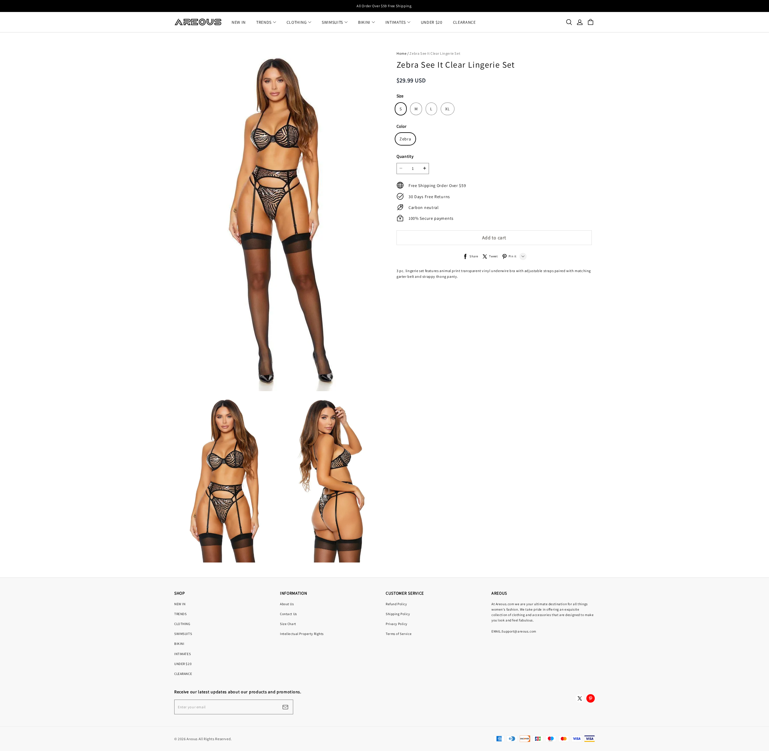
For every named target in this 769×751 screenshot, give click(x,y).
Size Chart (288, 623)
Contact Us (288, 614)
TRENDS (264, 22)
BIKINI (364, 22)
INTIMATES (395, 22)
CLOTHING (297, 22)
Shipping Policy (398, 614)
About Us (287, 604)
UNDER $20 (431, 22)
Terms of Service (399, 633)
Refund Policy (396, 604)
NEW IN (239, 22)
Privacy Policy (396, 623)
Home (401, 53)
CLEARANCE (464, 22)
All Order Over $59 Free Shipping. (384, 5)
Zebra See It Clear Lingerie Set (434, 53)
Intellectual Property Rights (302, 633)
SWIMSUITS (332, 22)
